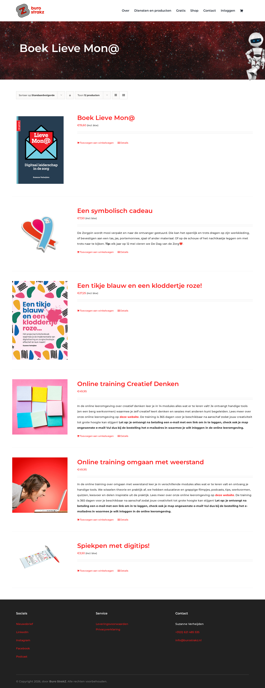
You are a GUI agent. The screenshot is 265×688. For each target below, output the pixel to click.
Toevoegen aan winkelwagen (97, 142)
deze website (129, 417)
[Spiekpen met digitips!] (40, 559)
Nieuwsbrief (24, 624)
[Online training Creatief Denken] (40, 407)
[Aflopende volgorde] (70, 95)
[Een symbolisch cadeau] (40, 233)
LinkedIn (22, 632)
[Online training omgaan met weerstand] (40, 485)
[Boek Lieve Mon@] (40, 150)
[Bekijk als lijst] (123, 95)
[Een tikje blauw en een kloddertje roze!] (40, 320)
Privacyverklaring (108, 629)
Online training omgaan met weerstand (140, 462)
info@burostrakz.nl (188, 640)
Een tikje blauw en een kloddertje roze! (139, 285)
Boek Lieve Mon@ (106, 117)
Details (124, 142)
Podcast (21, 656)
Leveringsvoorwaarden (112, 624)
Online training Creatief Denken (128, 384)
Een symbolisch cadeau (115, 210)
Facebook (23, 648)
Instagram (23, 640)
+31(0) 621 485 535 (187, 632)
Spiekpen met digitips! (113, 545)
